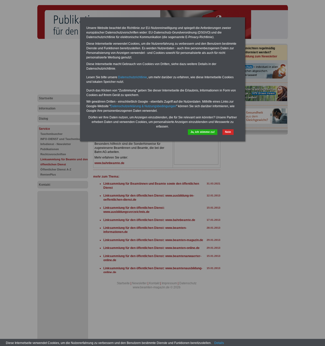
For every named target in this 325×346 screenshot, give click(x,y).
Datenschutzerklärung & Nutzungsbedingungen (143, 106)
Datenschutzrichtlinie (132, 77)
